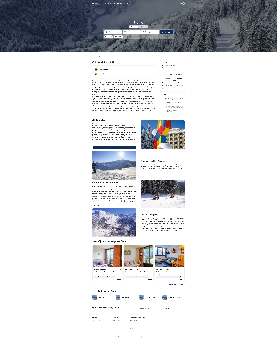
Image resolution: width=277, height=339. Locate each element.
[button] (166, 32)
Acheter (143, 26)
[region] (107, 256)
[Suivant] (120, 256)
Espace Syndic (115, 323)
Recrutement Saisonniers (135, 323)
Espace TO (114, 326)
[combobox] (113, 32)
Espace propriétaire (116, 320)
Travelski (132, 326)
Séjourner (134, 26)
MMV (131, 328)
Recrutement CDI (133, 320)
